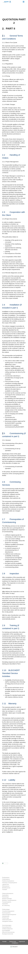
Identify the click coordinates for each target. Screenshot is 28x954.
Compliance (15, 943)
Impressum (22, 941)
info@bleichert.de (11, 858)
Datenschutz (12, 941)
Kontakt (4, 941)
